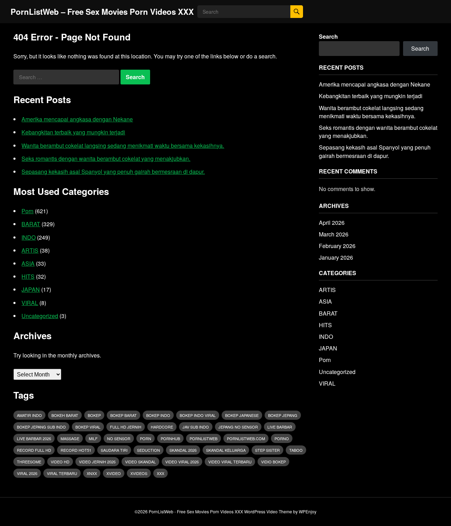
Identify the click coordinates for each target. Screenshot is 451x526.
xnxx (92, 473)
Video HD (60, 461)
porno (281, 438)
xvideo (113, 473)
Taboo (296, 450)
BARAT (30, 224)
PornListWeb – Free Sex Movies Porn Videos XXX (102, 11)
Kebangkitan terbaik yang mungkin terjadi (73, 132)
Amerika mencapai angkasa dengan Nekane (77, 119)
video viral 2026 (182, 461)
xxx (160, 473)
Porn (27, 211)
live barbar (279, 427)
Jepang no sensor (238, 427)
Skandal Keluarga (226, 450)
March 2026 (333, 234)
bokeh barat (64, 415)
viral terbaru (62, 473)
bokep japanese (242, 415)
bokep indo (158, 415)
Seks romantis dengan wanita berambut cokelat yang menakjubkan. (105, 158)
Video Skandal (140, 461)
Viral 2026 (27, 473)
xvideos (138, 473)
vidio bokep (273, 461)
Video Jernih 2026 (97, 461)
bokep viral (87, 427)
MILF (93, 438)
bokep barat (123, 415)
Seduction (148, 450)
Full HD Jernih (125, 427)
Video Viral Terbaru (230, 461)
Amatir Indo (29, 415)
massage (70, 438)
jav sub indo (196, 427)
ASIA (28, 263)
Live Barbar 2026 (34, 438)
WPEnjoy (307, 511)
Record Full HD (34, 450)
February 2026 (337, 246)
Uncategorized (39, 316)
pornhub (170, 438)
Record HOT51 (76, 450)
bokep (94, 415)
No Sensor (118, 438)
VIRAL (29, 303)
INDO (28, 237)
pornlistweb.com (246, 438)
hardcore (162, 427)
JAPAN (30, 289)
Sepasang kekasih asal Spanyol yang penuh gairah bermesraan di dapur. (113, 171)
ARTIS (29, 250)
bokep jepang (282, 415)
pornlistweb (203, 438)
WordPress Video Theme (268, 511)
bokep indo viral (198, 415)
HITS (28, 276)
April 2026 (332, 222)
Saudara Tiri (114, 450)
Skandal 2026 (183, 450)
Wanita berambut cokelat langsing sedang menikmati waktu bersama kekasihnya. (122, 145)
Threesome (29, 461)
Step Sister (267, 450)
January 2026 (336, 257)
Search (328, 36)
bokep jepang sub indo (41, 427)
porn (145, 438)
